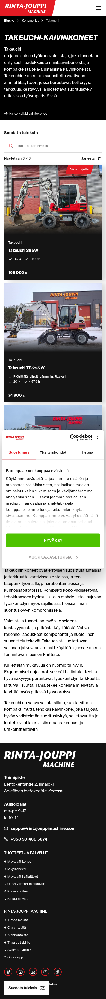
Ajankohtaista (17, 935)
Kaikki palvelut (18, 899)
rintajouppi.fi (16, 957)
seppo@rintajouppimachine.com (43, 828)
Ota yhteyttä (16, 927)
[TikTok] (58, 972)
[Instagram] (20, 972)
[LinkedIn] (33, 972)
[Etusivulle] (25, 8)
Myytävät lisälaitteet (22, 876)
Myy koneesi (16, 869)
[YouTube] (45, 972)
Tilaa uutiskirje (18, 942)
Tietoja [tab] (87, 452)
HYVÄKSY (53, 540)
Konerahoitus (17, 891)
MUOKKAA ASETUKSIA (50, 557)
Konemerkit (30, 20)
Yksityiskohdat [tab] (53, 452)
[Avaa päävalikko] (99, 8)
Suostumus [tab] (18, 452)
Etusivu (9, 20)
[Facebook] (8, 972)
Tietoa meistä (17, 920)
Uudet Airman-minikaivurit (27, 884)
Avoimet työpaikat (20, 950)
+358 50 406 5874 (29, 839)
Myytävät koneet (19, 861)
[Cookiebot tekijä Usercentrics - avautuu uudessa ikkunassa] (77, 437)
